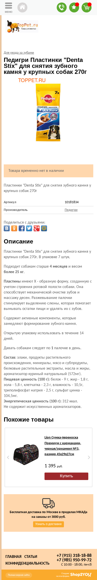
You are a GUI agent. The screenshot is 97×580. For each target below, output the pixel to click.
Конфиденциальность (27, 564)
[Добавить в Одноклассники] (14, 228)
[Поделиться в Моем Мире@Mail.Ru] (44, 228)
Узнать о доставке (48, 524)
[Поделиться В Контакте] (7, 228)
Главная (13, 557)
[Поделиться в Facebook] (22, 228)
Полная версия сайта (19, 575)
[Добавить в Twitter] (29, 228)
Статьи (30, 557)
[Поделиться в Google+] (37, 228)
